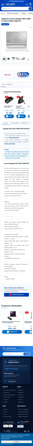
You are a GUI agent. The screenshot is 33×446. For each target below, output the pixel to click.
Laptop (24, 13)
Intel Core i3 (20, 390)
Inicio (2, 13)
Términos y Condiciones (23, 409)
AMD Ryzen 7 (21, 402)
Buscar (30, 8)
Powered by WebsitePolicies (7, 444)
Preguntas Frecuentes (23, 416)
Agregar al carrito (13, 331)
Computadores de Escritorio (9, 390)
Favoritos (5, 411)
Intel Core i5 (20, 395)
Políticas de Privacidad (23, 411)
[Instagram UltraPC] (28, 431)
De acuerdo (16, 442)
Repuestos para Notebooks (9, 395)
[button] (30, 27)
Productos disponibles (12, 13)
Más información (5, 438)
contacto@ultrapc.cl (12, 381)
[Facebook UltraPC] (25, 431)
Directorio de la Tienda (23, 414)
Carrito (5, 414)
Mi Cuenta (6, 409)
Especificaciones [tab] (24, 123)
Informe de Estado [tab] (15, 123)
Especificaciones (14, 138)
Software (5, 402)
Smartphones (6, 392)
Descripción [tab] (5, 123)
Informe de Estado (9, 144)
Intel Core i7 (20, 399)
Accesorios (6, 399)
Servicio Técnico (7, 397)
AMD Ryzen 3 (21, 392)
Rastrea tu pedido (7, 416)
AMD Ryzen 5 (21, 397)
